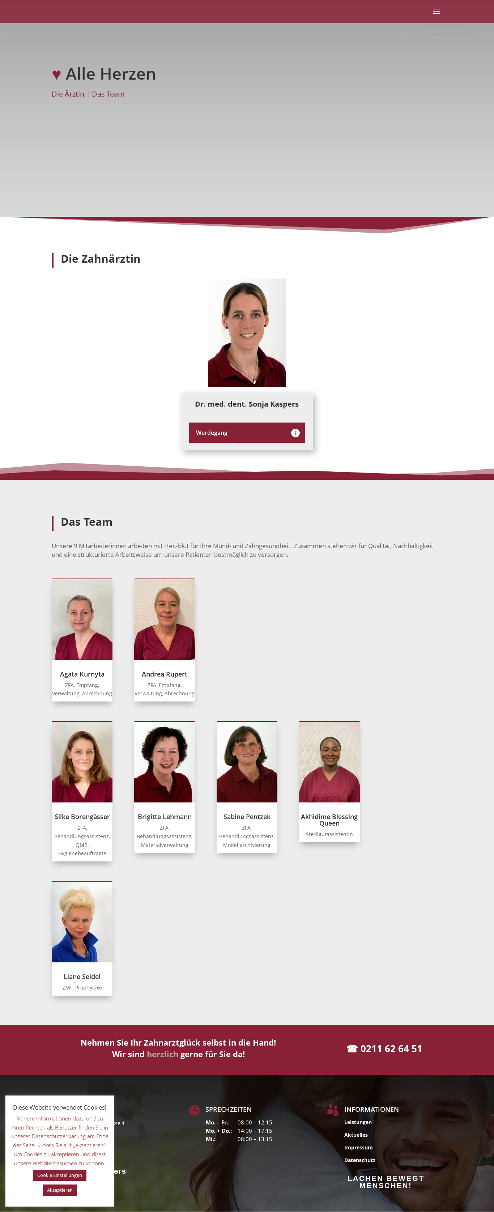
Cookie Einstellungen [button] (59, 1175)
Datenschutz (359, 1160)
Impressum (358, 1147)
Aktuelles (356, 1134)
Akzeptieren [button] (60, 1190)
